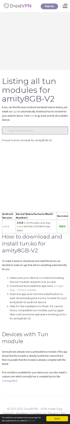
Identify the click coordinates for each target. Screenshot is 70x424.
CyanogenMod (10, 380)
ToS (63, 413)
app (15, 111)
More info (31, 420)
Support (8, 413)
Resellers (22, 413)
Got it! (57, 418)
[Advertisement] (35, 177)
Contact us (38, 413)
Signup (49, 6)
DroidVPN (31, 409)
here (32, 115)
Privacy (53, 413)
